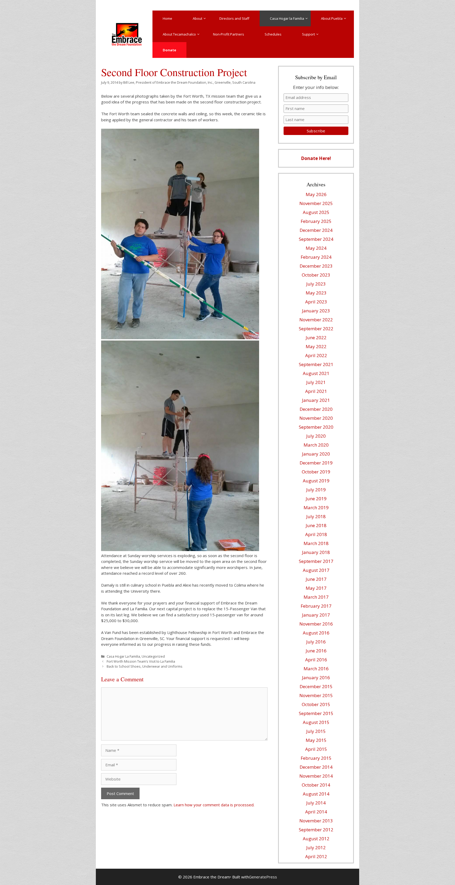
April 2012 (316, 856)
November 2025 (316, 203)
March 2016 (316, 669)
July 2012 (316, 847)
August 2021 (316, 373)
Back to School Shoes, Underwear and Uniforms (144, 666)
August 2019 (316, 481)
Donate (169, 50)
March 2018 (316, 543)
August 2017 (316, 570)
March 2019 (316, 507)
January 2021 (316, 400)
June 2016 (316, 651)
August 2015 (316, 722)
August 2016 (316, 633)
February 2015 (316, 758)
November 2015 (316, 695)
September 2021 (316, 364)
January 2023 (316, 311)
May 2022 (316, 346)
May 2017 (316, 588)
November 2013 (316, 821)
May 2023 (316, 293)
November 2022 (316, 320)
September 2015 (316, 713)
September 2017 (316, 561)
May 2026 (316, 194)
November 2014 (316, 776)
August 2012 (316, 839)
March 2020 (316, 445)
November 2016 (316, 624)
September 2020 (316, 427)
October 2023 (316, 275)
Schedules (273, 34)
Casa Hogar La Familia (123, 656)
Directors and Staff (234, 18)
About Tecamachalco (179, 34)
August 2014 (316, 794)
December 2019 (316, 463)
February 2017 (316, 606)
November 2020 (316, 418)
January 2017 (316, 615)
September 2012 (316, 830)
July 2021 (316, 382)
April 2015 (316, 749)
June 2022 (316, 337)
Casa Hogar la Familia (287, 18)
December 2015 (316, 686)
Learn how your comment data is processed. (214, 804)
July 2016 (316, 642)
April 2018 (316, 534)
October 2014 (316, 785)
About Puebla (332, 18)
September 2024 (316, 239)
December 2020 (316, 409)
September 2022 (316, 329)
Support (308, 34)
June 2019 (316, 499)
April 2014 (316, 812)
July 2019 (316, 490)
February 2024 (316, 257)
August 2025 (316, 212)
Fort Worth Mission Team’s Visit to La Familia (141, 661)
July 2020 (316, 436)
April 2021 (316, 391)
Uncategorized (153, 656)
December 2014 (316, 767)
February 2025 (316, 221)
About (197, 18)
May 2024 (316, 248)
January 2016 (316, 677)
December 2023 (316, 266)
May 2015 (316, 740)
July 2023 (316, 284)
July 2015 (316, 731)
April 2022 (316, 355)
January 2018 (316, 552)
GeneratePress (263, 876)
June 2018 (316, 525)
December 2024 (316, 230)
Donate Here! (316, 158)
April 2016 (316, 660)
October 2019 (316, 472)
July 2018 (316, 516)
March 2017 (316, 597)
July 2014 (316, 803)
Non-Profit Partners (228, 34)
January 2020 (316, 454)
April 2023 (316, 302)
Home (167, 18)
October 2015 (316, 704)
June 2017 (316, 579)
